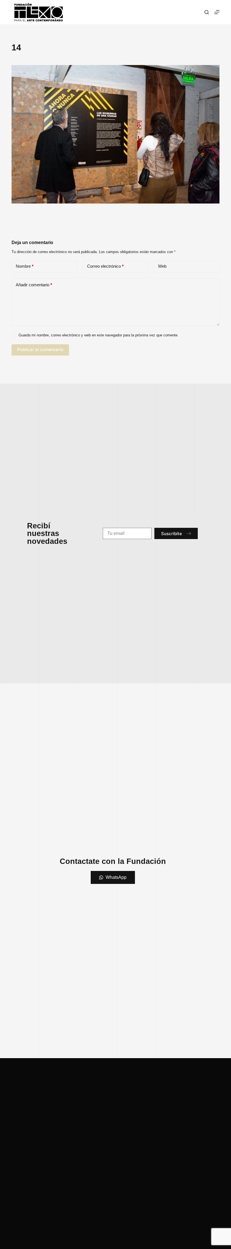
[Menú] (216, 12)
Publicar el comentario (40, 349)
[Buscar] (207, 12)
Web (162, 266)
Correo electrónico (105, 266)
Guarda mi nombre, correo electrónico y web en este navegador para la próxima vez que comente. (99, 335)
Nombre (25, 266)
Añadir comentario (34, 284)
